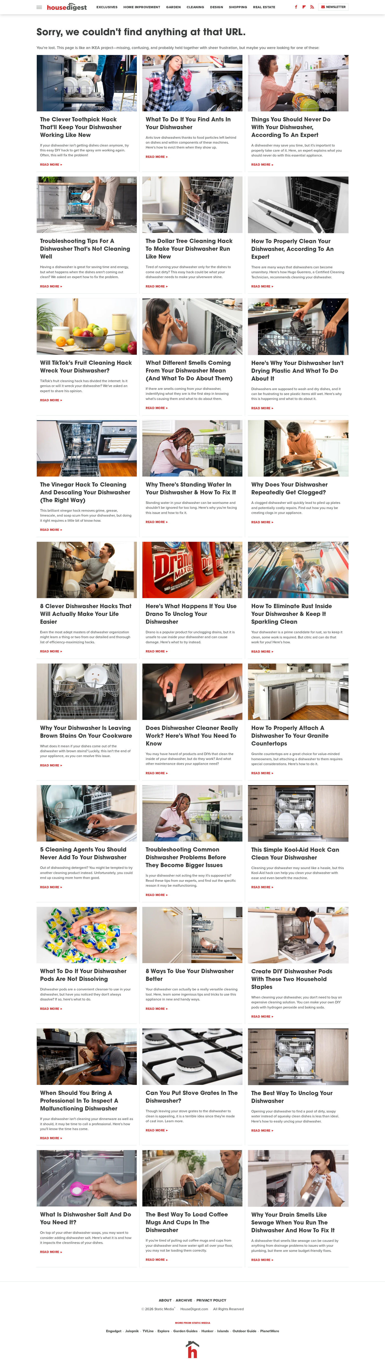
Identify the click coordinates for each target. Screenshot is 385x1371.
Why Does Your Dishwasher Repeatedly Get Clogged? (289, 489)
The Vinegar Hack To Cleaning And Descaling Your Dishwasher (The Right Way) (85, 492)
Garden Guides (185, 1331)
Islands (223, 1331)
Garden (173, 7)
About (165, 1300)
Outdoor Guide (244, 1331)
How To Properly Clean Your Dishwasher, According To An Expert (292, 249)
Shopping (238, 7)
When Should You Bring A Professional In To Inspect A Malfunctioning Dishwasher (79, 1101)
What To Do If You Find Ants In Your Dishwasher (188, 123)
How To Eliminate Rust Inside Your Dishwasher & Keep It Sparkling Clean (291, 614)
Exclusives (106, 7)
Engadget (113, 1331)
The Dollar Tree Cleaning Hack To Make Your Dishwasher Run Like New (189, 249)
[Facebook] (296, 8)
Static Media (164, 1309)
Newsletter (336, 7)
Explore (164, 1331)
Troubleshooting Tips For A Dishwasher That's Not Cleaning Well (85, 249)
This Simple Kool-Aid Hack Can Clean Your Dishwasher (295, 854)
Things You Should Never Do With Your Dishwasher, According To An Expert (291, 127)
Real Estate (264, 7)
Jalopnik (132, 1331)
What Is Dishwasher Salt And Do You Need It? (85, 1219)
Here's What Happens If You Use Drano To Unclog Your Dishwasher (191, 614)
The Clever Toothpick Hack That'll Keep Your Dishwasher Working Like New (80, 127)
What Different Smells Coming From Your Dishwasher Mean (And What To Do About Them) (189, 371)
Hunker (207, 1331)
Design (216, 7)
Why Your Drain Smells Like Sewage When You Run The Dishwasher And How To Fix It (293, 1223)
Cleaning (195, 7)
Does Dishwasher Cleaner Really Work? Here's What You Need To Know (192, 736)
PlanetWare (269, 1331)
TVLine (148, 1331)
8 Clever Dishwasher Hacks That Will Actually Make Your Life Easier (85, 614)
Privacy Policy (211, 1300)
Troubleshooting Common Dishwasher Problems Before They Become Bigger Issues (186, 857)
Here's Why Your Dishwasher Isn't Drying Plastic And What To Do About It (297, 371)
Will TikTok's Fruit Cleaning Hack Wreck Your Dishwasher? (86, 367)
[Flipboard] (304, 8)
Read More (49, 164)
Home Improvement (141, 7)
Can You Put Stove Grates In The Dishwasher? (192, 1097)
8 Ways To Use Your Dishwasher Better (189, 975)
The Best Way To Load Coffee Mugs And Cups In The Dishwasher (187, 1222)
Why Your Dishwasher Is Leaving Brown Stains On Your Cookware (86, 732)
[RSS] (312, 8)
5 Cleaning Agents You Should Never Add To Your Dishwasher (83, 854)
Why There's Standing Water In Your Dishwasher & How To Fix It (191, 489)
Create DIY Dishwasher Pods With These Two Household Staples (291, 979)
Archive (184, 1300)
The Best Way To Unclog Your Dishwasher (291, 1097)
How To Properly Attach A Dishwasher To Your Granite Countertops (290, 736)
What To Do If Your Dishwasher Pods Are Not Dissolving (83, 975)
